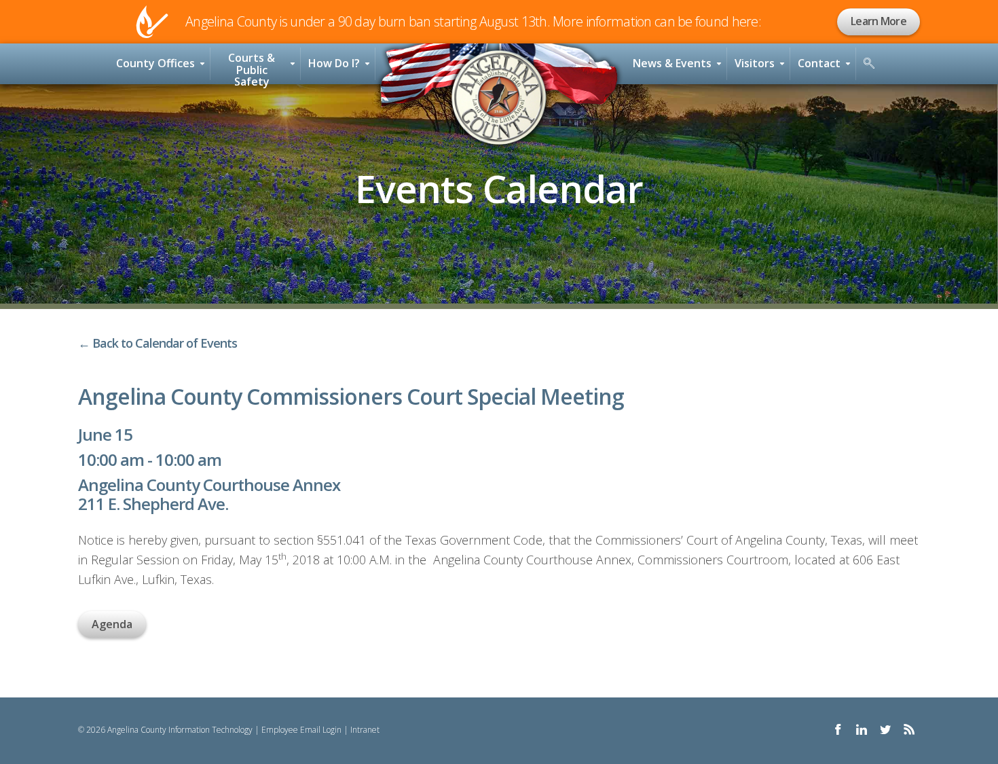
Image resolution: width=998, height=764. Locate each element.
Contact (819, 63)
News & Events (672, 63)
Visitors (755, 63)
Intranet (365, 729)
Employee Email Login (301, 729)
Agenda (112, 624)
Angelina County (499, 97)
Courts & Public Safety (251, 67)
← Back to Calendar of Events (157, 343)
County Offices (155, 63)
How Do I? (334, 63)
